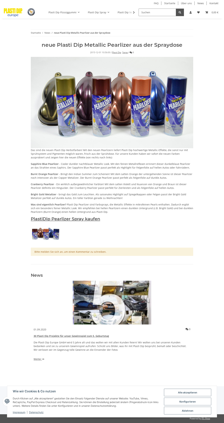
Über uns (186, 3)
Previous (39, 329)
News (200, 3)
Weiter (38, 359)
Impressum (19, 412)
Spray (125, 52)
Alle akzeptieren (187, 392)
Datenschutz (36, 412)
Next (185, 329)
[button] (190, 12)
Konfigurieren (187, 401)
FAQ (156, 3)
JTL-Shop (206, 418)
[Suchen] (180, 12)
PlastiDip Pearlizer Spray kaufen (65, 218)
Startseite (169, 3)
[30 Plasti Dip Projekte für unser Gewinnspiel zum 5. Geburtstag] (112, 302)
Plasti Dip (116, 52)
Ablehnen (187, 410)
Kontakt (213, 3)
